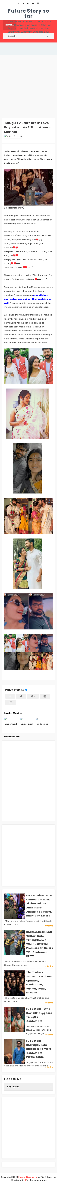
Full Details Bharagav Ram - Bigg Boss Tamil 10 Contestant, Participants (38, 1049)
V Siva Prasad (14, 690)
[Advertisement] (28, 86)
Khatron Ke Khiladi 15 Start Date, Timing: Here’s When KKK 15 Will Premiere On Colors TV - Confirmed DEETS (39, 944)
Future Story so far (28, 13)
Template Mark (38, 1179)
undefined (11, 723)
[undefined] (11, 719)
